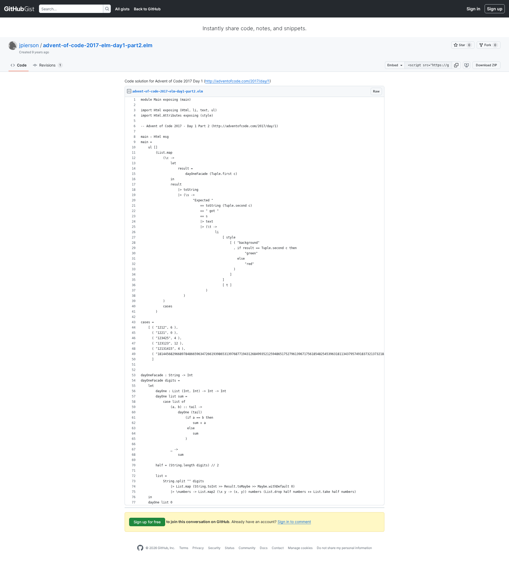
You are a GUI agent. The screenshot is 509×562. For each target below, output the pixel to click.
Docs (263, 548)
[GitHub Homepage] (140, 548)
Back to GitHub (147, 9)
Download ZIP (486, 65)
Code (22, 65)
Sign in (473, 8)
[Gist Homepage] (19, 9)
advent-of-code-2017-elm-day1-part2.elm (97, 45)
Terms (183, 548)
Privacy (198, 548)
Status (229, 548)
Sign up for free (147, 522)
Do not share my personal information (344, 548)
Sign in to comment (294, 521)
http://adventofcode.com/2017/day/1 (237, 81)
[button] (456, 65)
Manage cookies (300, 548)
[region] (254, 301)
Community (247, 548)
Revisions (50, 65)
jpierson (29, 45)
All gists (122, 9)
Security (214, 548)
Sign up (494, 8)
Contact (278, 548)
